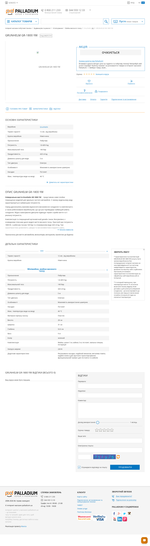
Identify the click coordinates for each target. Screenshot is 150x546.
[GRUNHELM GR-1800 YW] (48, 66)
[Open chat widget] (144, 540)
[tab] (57, 251)
